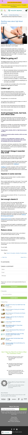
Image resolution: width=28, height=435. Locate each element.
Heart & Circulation (11, 253)
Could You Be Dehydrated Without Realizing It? (15, 329)
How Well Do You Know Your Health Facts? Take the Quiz (15, 305)
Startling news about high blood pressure (12, 22)
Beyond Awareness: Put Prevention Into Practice (15, 313)
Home (5, 15)
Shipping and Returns (14, 420)
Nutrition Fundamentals (21, 253)
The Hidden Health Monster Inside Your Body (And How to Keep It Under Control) (15, 334)
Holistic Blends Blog (13, 15)
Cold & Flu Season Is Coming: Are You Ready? (15, 309)
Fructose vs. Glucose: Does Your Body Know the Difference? (15, 317)
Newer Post (23, 257)
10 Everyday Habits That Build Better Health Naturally (14, 339)
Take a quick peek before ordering (14, 2)
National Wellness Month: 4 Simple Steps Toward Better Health (14, 326)
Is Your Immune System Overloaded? (13, 321)
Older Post (4, 257)
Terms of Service (14, 418)
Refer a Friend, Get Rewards (14, 421)
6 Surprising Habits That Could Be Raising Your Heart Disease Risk (15, 343)
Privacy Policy (14, 417)
